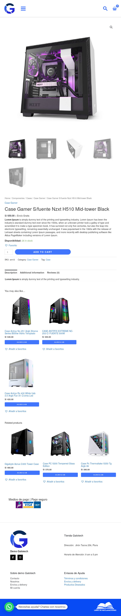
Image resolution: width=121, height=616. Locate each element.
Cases (29, 198)
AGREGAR (22, 342)
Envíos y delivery (18, 584)
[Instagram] (20, 557)
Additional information (32, 272)
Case (48, 259)
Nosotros (14, 581)
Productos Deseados (74, 584)
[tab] (11, 272)
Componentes (18, 198)
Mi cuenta (15, 587)
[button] (11, 245)
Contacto (14, 578)
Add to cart (42, 251)
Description (11, 272)
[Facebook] (13, 557)
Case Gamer (39, 198)
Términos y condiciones (76, 578)
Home (7, 198)
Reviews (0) (53, 272)
